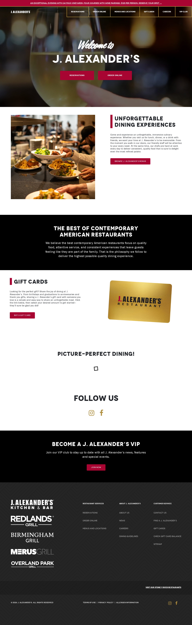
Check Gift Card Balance (167, 536)
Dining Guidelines (128, 536)
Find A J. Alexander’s (165, 520)
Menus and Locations (125, 11)
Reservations (77, 11)
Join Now (96, 467)
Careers (167, 11)
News (122, 520)
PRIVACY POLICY (106, 602)
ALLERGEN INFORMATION (127, 602)
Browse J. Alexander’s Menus (130, 161)
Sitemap (158, 544)
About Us (124, 513)
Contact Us (160, 513)
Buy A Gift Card (22, 315)
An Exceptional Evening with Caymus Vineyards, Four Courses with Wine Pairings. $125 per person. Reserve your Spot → (96, 3)
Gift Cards (149, 11)
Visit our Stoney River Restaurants (163, 587)
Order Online (99, 11)
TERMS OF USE (89, 602)
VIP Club (183, 11)
